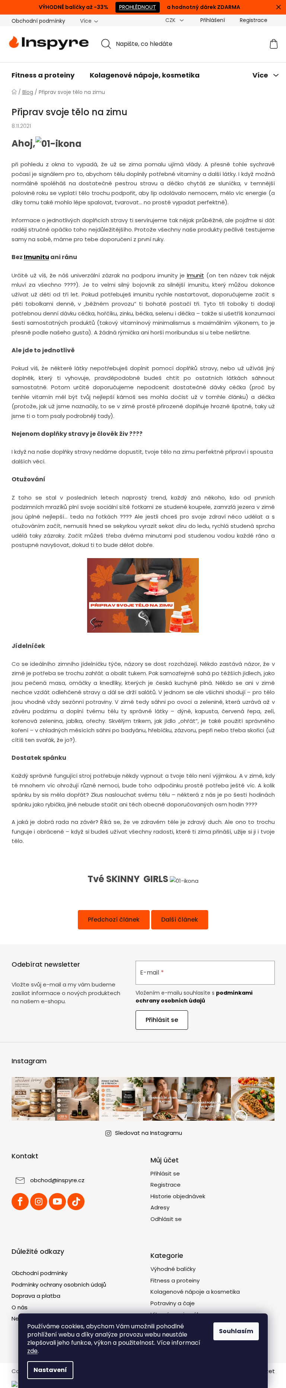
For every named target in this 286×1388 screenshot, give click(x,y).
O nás (17, 1307)
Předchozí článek (111, 919)
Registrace (163, 1185)
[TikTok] (73, 1201)
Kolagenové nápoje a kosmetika (192, 1292)
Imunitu (33, 257)
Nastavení (47, 1370)
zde (30, 1351)
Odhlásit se (163, 1219)
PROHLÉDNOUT (134, 7)
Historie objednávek (175, 1196)
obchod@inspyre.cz (54, 1180)
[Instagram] (35, 1201)
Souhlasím (233, 1331)
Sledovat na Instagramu (145, 1133)
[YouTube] (54, 1201)
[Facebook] (17, 1201)
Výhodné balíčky (170, 1269)
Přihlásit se (159, 1020)
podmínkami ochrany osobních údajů (191, 996)
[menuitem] (40, 75)
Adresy (157, 1207)
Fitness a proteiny (172, 1280)
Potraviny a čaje (170, 1303)
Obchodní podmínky (35, 21)
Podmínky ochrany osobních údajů (56, 1284)
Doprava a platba (33, 1296)
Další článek (177, 919)
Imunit (192, 275)
